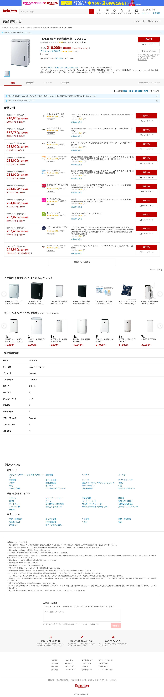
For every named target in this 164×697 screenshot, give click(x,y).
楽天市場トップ (7, 28)
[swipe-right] (160, 294)
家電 (16, 28)
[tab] (13, 83)
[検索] (91, 11)
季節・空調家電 (26, 28)
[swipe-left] (4, 294)
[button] (107, 11)
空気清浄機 (38, 28)
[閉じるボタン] (161, 32)
